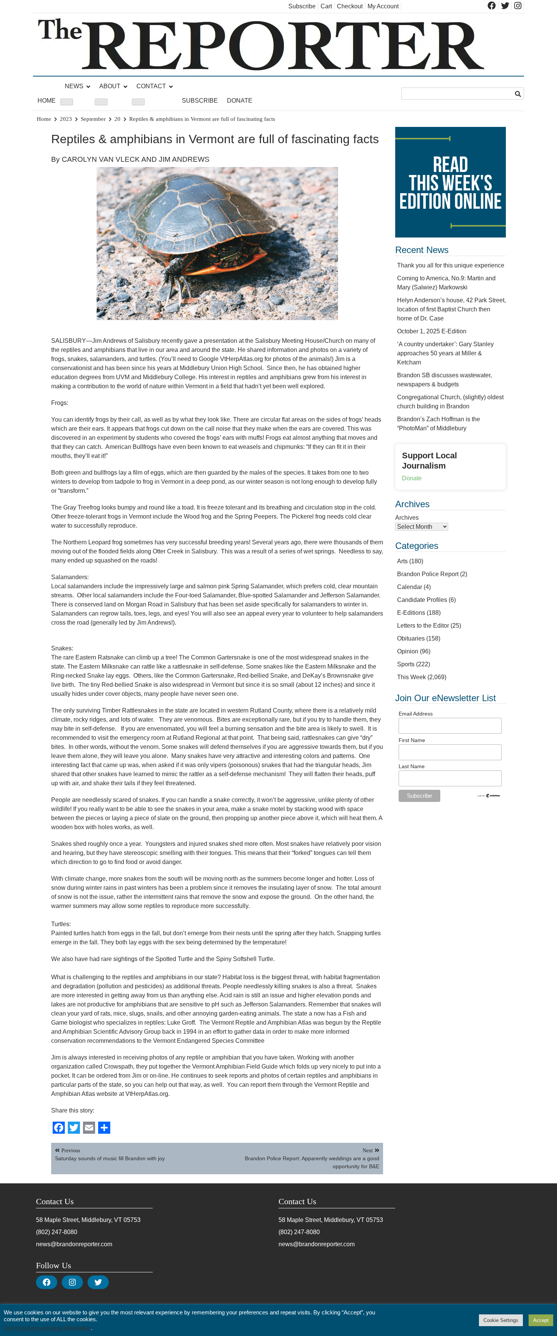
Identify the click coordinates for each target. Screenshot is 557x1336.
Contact (151, 86)
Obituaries (411, 638)
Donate (239, 100)
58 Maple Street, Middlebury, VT (79, 1220)
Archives (407, 517)
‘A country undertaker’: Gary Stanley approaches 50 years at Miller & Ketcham (445, 353)
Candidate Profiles (422, 600)
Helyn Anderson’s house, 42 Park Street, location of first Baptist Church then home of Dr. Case (451, 309)
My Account (383, 6)
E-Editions (411, 612)
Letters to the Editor (423, 625)
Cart (326, 6)
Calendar (409, 587)
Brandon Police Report (427, 574)
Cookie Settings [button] (500, 1320)
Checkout (350, 6)
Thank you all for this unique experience (450, 265)
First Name (412, 740)
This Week (411, 677)
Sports (406, 664)
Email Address (416, 714)
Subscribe (302, 6)
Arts (402, 561)
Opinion (407, 651)
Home (47, 100)
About (109, 86)
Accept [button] (541, 1320)
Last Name (412, 766)
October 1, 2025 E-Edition (431, 331)
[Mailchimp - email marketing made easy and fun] (489, 796)
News (74, 86)
